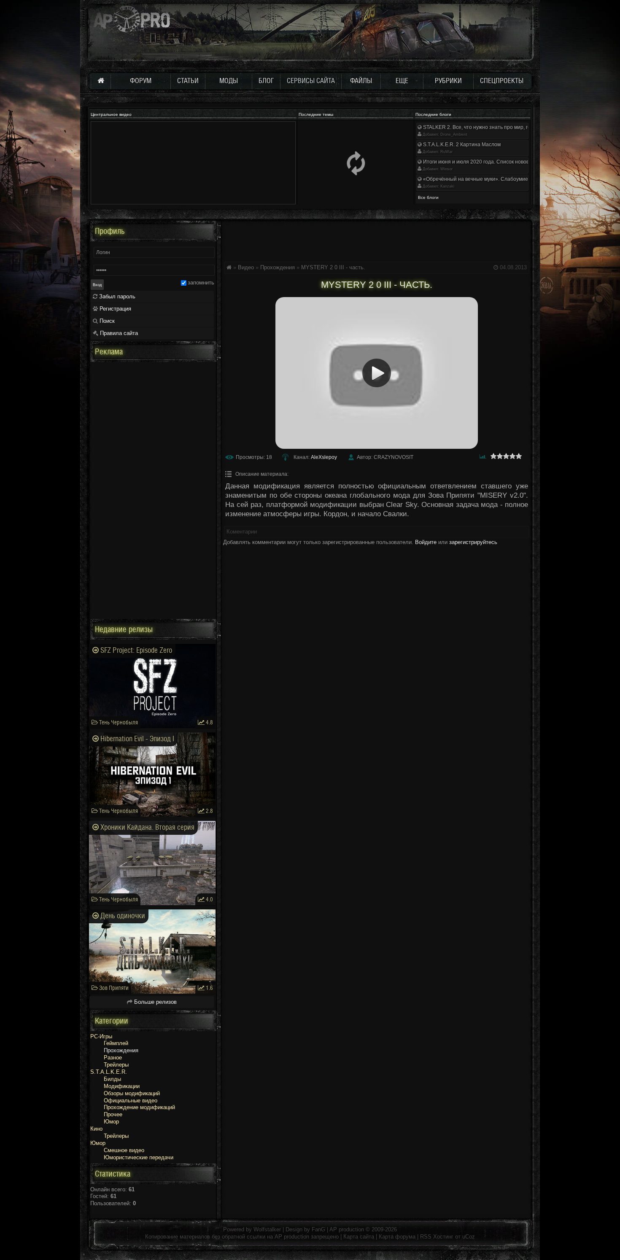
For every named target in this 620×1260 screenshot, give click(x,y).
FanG (319, 1229)
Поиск (106, 321)
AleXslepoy (324, 457)
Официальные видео (130, 1100)
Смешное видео (124, 1150)
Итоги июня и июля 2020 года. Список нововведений (485, 162)
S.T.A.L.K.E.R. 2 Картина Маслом (461, 144)
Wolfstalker (267, 1229)
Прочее (113, 1114)
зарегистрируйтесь (473, 542)
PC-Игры (101, 1036)
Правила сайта (118, 333)
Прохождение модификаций (139, 1107)
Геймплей (116, 1043)
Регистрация (114, 309)
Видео (246, 267)
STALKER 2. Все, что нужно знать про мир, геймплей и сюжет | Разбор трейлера (518, 127)
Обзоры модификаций (132, 1093)
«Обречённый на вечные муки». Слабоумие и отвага (485, 179)
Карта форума (397, 1236)
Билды (112, 1079)
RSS (425, 1236)
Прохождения (277, 267)
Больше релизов (154, 1002)
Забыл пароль (116, 296)
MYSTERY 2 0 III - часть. (333, 267)
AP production (346, 1229)
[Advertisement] (376, 240)
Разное (113, 1057)
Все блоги (428, 197)
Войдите (426, 542)
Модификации (122, 1086)
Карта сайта (358, 1236)
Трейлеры (116, 1065)
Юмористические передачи (138, 1157)
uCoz (468, 1236)
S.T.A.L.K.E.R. (108, 1072)
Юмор (111, 1121)
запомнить (201, 282)
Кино (96, 1129)
